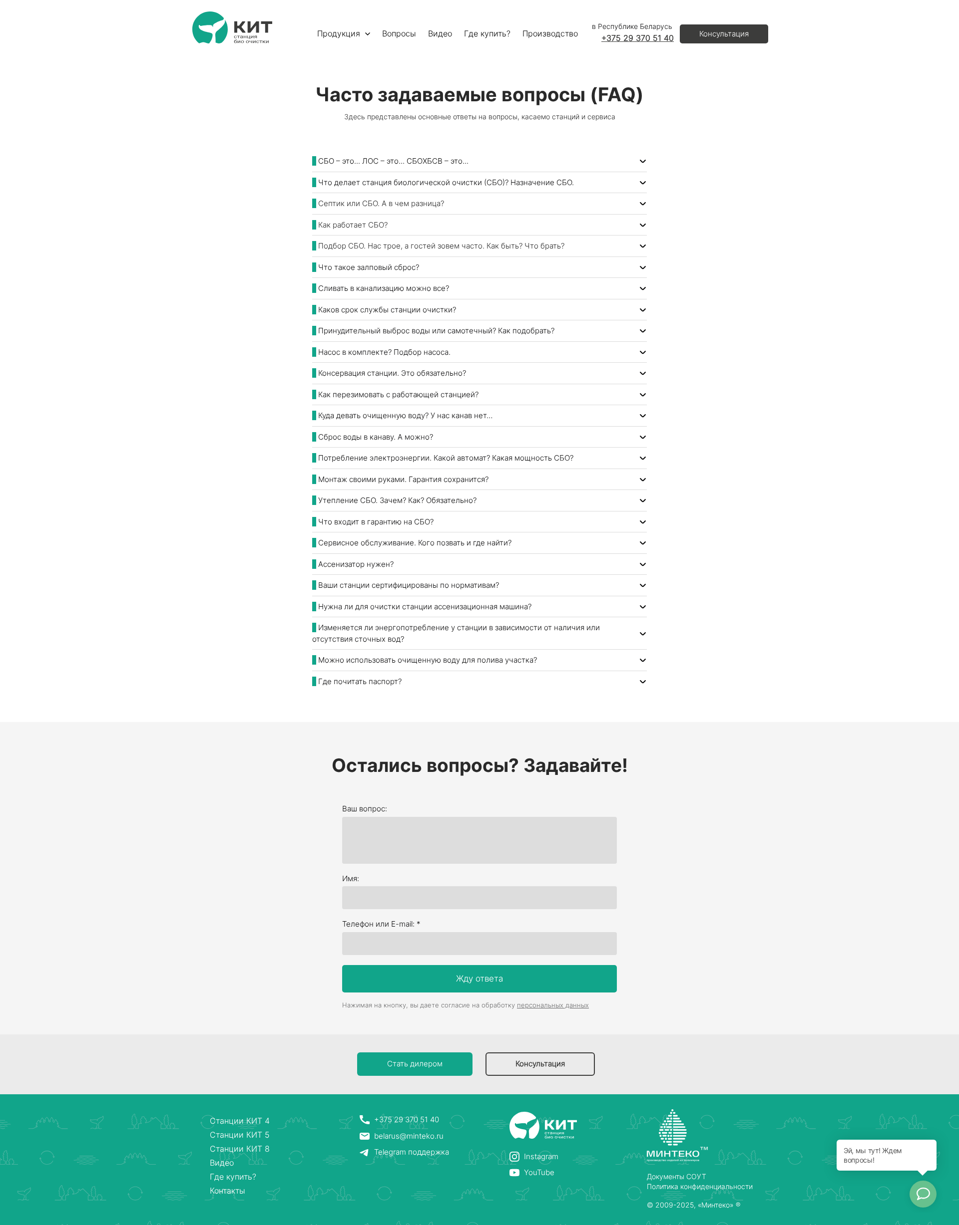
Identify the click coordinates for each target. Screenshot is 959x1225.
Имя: (350, 878)
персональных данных (553, 1005)
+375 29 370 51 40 (637, 38)
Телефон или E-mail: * (381, 924)
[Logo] (232, 27)
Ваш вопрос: (364, 808)
